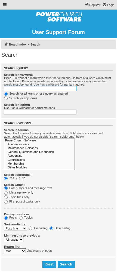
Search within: (14, 184)
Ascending (40, 228)
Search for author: (17, 104)
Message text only (20, 192)
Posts (12, 217)
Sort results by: (15, 224)
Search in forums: (17, 130)
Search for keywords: (19, 74)
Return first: (12, 246)
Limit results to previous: (22, 235)
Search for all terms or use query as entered (38, 93)
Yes (11, 178)
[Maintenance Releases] (39, 148)
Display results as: (17, 214)
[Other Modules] (39, 168)
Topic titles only (18, 197)
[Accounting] (39, 156)
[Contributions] (39, 160)
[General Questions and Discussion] (39, 152)
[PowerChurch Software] (39, 141)
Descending (62, 228)
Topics (28, 217)
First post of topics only (24, 201)
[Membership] (39, 164)
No (23, 178)
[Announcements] (39, 144)
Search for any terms (22, 98)
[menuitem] (108, 5)
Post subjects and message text (30, 188)
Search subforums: (18, 174)
